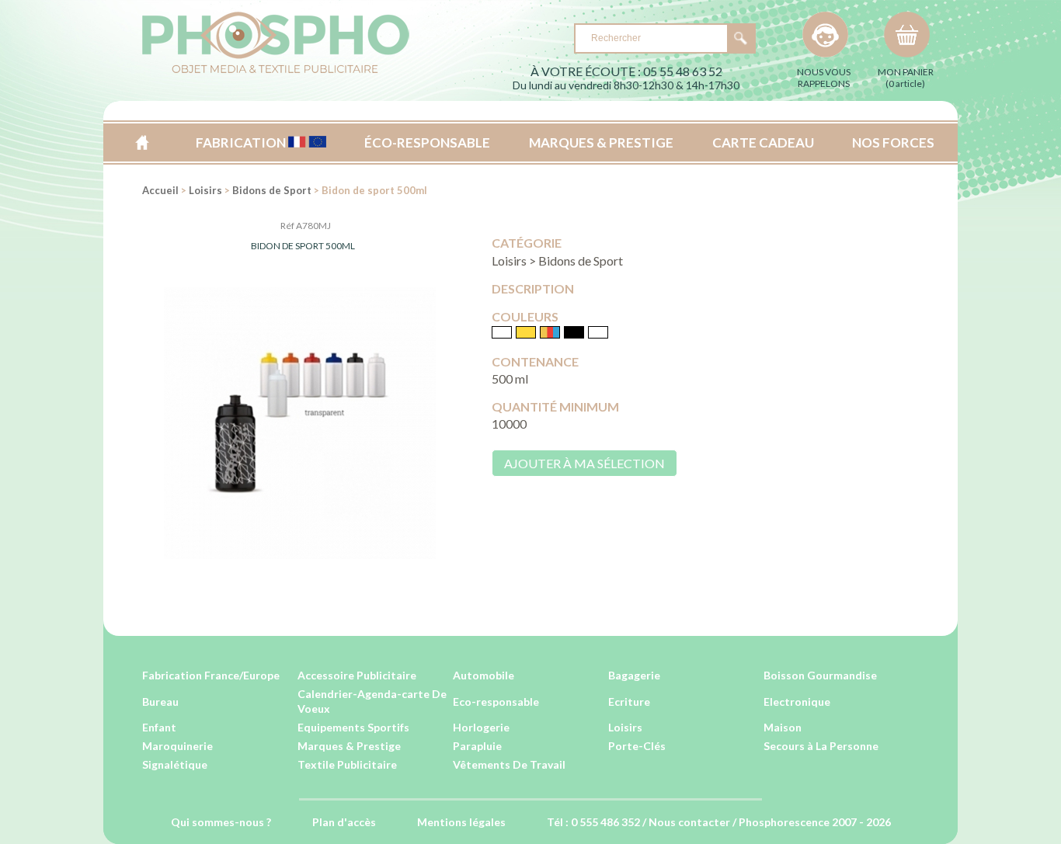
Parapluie (477, 745)
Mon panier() (906, 77)
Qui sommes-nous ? (221, 821)
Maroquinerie (177, 745)
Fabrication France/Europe (211, 675)
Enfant (159, 727)
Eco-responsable (496, 701)
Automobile (483, 675)
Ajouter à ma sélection (584, 463)
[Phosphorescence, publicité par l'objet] (275, 70)
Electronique (797, 701)
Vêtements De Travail (509, 764)
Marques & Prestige (349, 745)
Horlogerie (481, 727)
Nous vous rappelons (824, 77)
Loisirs (205, 190)
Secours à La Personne (821, 745)
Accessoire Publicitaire (356, 675)
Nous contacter (689, 821)
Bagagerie (634, 675)
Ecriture (629, 701)
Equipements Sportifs (353, 727)
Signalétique (174, 764)
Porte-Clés (637, 745)
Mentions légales (461, 821)
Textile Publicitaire (347, 764)
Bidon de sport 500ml (303, 246)
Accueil (142, 142)
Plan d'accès (344, 821)
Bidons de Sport (271, 190)
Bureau (160, 701)
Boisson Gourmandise (820, 675)
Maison (783, 727)
